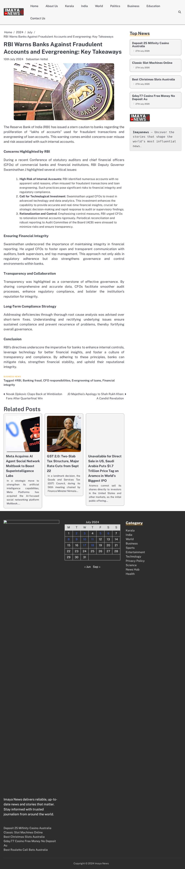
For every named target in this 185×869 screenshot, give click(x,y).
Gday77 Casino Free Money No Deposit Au (153, 97)
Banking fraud (32, 380)
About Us (52, 6)
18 (92, 545)
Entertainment (135, 552)
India (84, 6)
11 (92, 539)
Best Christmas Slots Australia (153, 79)
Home (34, 6)
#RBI (18, 380)
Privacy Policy (135, 561)
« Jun (87, 566)
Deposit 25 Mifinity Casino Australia (150, 45)
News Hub (132, 569)
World (99, 6)
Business (133, 6)
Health (130, 574)
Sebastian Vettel (37, 59)
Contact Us (37, 18)
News (18, 376)
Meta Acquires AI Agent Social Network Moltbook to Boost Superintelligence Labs (23, 466)
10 (84, 539)
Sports (130, 548)
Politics (115, 6)
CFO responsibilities (56, 380)
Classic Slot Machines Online (152, 63)
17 (84, 545)
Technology (133, 556)
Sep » (96, 566)
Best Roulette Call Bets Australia (26, 849)
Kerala (69, 6)
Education (153, 6)
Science (131, 565)
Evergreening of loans (86, 380)
